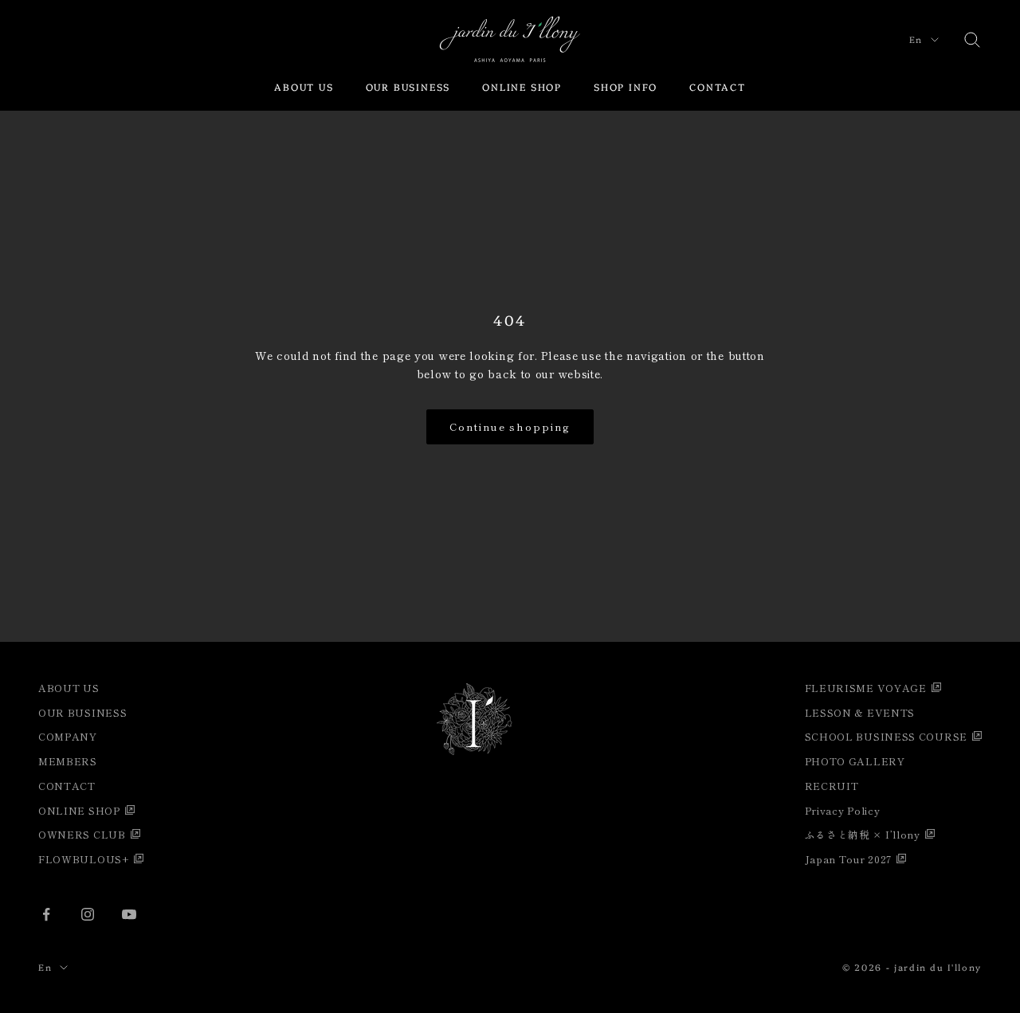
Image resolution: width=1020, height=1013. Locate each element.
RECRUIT (832, 785)
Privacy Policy (843, 810)
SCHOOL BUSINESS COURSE (886, 736)
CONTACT (717, 86)
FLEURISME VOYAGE (866, 687)
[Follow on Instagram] (88, 914)
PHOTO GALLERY (855, 761)
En (916, 39)
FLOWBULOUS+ (83, 858)
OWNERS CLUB (82, 834)
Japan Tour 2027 (848, 858)
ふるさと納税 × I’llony (862, 834)
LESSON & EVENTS (860, 712)
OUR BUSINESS (408, 86)
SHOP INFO (625, 86)
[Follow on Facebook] (46, 914)
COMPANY (67, 736)
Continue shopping (510, 426)
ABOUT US (303, 86)
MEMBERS (67, 761)
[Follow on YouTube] (129, 914)
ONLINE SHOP (522, 86)
